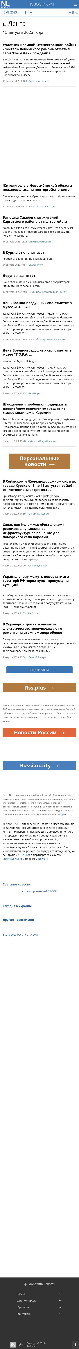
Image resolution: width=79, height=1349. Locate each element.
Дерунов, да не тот (19, 275)
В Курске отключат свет (23, 252)
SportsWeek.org (12, 859)
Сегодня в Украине (17, 906)
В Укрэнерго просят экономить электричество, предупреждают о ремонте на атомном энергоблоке (32, 628)
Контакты (23, 1314)
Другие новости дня (18, 920)
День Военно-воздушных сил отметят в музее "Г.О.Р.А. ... (37, 352)
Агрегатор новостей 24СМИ (39, 891)
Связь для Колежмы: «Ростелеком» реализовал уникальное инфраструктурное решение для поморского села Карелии (33, 530)
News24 (43, 859)
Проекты (23, 1307)
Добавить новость (42, 1284)
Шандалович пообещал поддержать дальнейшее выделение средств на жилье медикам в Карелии (35, 408)
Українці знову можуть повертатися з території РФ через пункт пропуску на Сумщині (36, 580)
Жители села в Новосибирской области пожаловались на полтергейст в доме (37, 187)
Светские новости (16, 884)
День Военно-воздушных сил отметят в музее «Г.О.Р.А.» (37, 305)
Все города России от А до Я (20, 934)
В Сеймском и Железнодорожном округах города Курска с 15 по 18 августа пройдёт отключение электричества (39, 485)
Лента (17, 23)
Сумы (21, 1294)
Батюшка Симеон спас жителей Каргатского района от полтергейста (35, 219)
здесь (63, 814)
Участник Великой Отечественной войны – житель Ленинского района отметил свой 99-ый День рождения (39, 49)
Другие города (27, 1300)
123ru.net (24, 855)
